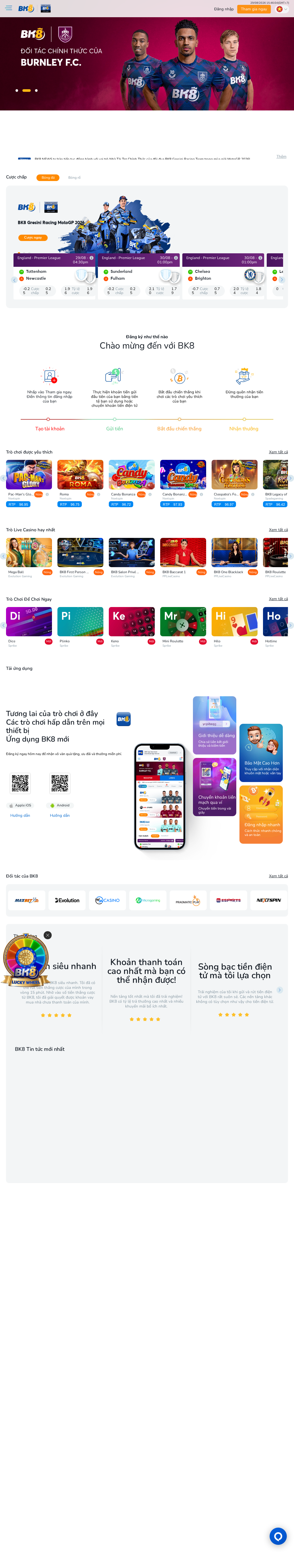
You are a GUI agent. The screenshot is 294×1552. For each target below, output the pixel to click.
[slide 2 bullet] (26, 90)
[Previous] (3, 478)
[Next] (290, 478)
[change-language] (282, 9)
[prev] (14, 280)
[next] (281, 280)
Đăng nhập (224, 9)
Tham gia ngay (254, 9)
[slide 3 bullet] (36, 90)
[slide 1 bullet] (17, 90)
